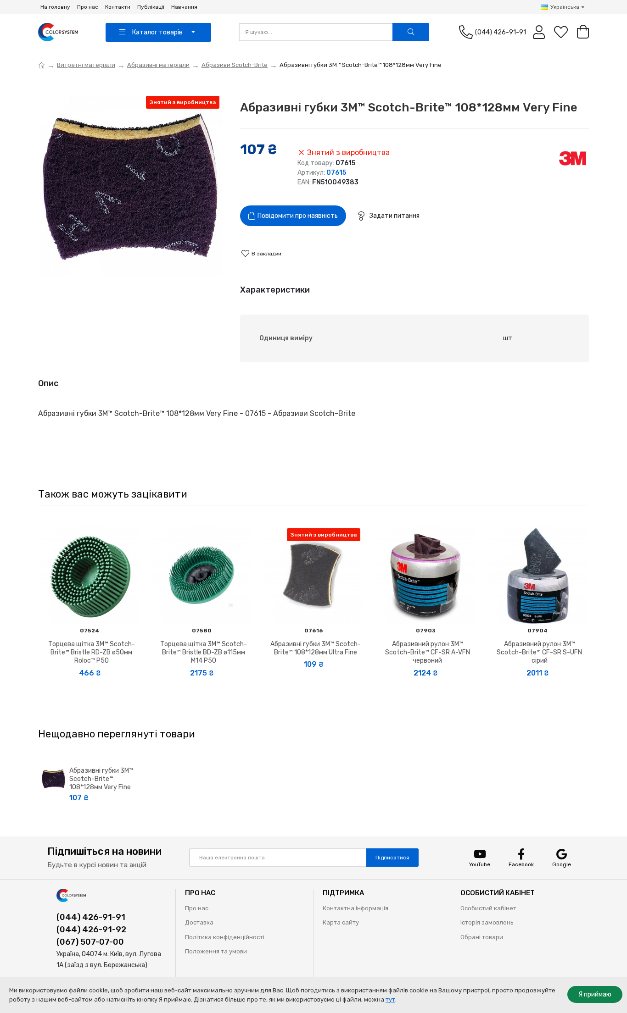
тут (390, 999)
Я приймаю (594, 994)
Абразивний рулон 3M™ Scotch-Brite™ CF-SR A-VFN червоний (427, 652)
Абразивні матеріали (158, 64)
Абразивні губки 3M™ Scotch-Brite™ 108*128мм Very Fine (101, 779)
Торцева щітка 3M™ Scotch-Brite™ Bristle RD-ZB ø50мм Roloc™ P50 (91, 652)
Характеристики (275, 290)
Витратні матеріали (86, 64)
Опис (48, 383)
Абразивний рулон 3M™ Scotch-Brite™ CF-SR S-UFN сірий (539, 652)
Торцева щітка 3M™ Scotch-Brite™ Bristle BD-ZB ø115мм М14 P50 (203, 652)
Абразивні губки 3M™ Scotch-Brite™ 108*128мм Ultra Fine (315, 648)
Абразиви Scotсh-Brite (235, 64)
